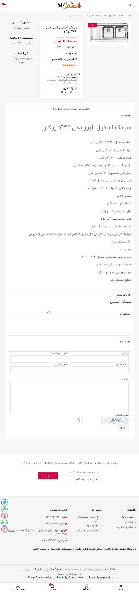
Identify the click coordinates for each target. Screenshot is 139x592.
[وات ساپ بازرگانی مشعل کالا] (4, 509)
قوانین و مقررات (124, 527)
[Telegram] (61, 92)
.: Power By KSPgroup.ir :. (69, 574)
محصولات (120, 15)
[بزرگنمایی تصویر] (125, 29)
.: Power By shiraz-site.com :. (71, 577)
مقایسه (70, 53)
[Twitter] (70, 92)
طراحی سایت (91, 525)
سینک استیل (76, 15)
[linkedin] (66, 92)
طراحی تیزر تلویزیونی (87, 530)
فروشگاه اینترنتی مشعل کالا (46, 569)
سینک (89, 15)
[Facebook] (75, 92)
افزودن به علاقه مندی (63, 59)
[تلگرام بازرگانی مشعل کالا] (4, 502)
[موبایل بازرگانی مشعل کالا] (4, 522)
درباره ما (129, 522)
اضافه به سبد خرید (70, 74)
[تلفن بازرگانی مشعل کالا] (4, 529)
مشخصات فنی (70, 109)
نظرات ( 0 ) (55, 109)
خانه (129, 15)
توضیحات (84, 109)
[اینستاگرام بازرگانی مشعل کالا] (4, 515)
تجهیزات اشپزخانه (104, 15)
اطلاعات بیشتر (123, 295)
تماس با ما (127, 517)
